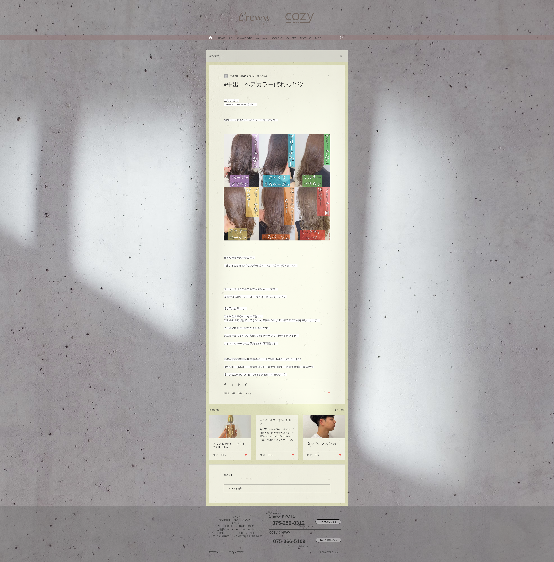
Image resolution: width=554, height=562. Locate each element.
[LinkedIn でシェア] (239, 384)
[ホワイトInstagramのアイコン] (342, 37)
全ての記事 (214, 56)
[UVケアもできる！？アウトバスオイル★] (230, 426)
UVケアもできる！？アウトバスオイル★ (229, 445)
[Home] (210, 37)
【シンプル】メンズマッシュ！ (322, 445)
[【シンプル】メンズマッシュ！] (324, 426)
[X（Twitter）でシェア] (232, 384)
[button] (341, 56)
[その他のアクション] (328, 76)
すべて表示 (340, 409)
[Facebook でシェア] (225, 384)
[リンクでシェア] (246, 384)
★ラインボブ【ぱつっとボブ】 (275, 422)
